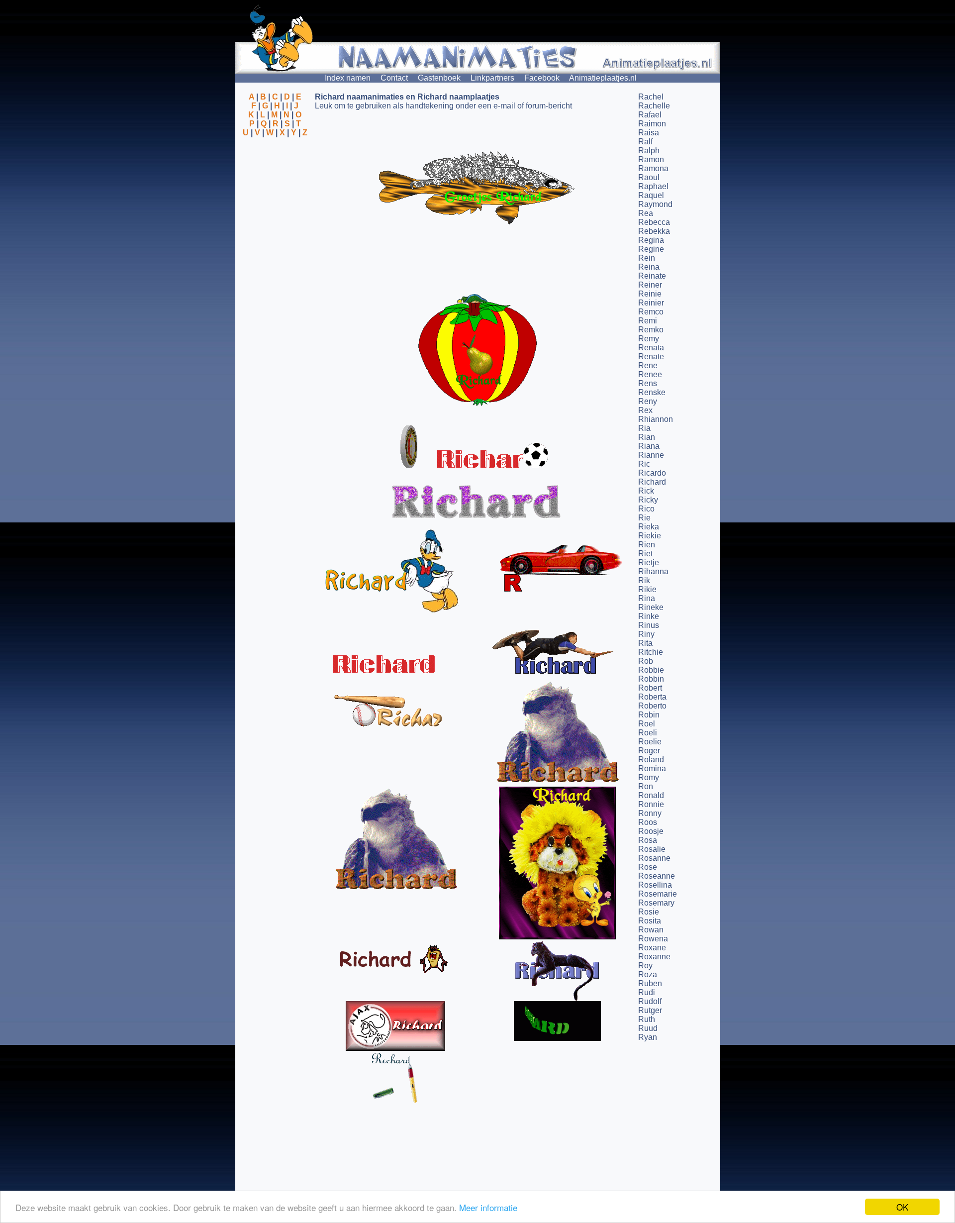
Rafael (650, 114)
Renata (651, 347)
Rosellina (655, 885)
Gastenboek (439, 78)
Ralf (645, 141)
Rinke (648, 616)
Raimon (652, 123)
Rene (648, 365)
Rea (645, 213)
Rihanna (653, 571)
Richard (652, 482)
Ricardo (652, 473)
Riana (649, 446)
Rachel (651, 97)
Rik (644, 580)
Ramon (651, 159)
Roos (647, 822)
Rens (647, 383)
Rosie (648, 912)
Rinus (648, 625)
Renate (651, 356)
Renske (652, 392)
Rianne (651, 455)
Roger (649, 750)
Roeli (647, 732)
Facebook (542, 78)
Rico (646, 509)
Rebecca (654, 222)
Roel (646, 723)
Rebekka (654, 231)
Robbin (651, 679)
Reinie (650, 294)
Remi (647, 320)
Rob (645, 661)
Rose (647, 867)
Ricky (648, 500)
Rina (646, 598)
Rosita (649, 921)
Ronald (651, 795)
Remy (648, 338)
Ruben (650, 983)
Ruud (648, 1028)
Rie (644, 517)
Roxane (652, 947)
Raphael (653, 186)
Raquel (651, 195)
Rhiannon (655, 419)
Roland (651, 759)
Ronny (650, 813)
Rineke (651, 607)
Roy (645, 965)
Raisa (648, 132)
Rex (645, 410)
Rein (646, 258)
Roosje (651, 831)
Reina (649, 267)
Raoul (649, 177)
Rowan (651, 929)
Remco (651, 311)
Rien (646, 544)
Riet (645, 553)
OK (902, 1207)
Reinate (652, 276)
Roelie (650, 741)
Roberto (652, 706)
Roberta (652, 697)
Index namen (348, 78)
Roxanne (654, 956)
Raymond (655, 204)
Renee (650, 374)
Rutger (650, 1010)
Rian (646, 437)
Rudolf (650, 1001)
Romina (652, 768)
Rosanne (654, 858)
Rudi (646, 992)
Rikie (647, 589)
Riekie (649, 535)
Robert (650, 688)
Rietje (648, 562)
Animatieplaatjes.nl (603, 78)
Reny (647, 401)
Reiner (650, 285)
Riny (646, 634)
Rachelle (654, 106)
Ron (645, 786)
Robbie (651, 670)
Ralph (649, 150)
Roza (647, 974)
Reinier (651, 303)
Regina (651, 240)
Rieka (648, 526)
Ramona (653, 168)
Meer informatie (488, 1207)
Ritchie (650, 652)
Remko (651, 329)
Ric (644, 464)
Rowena (653, 938)
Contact (394, 78)
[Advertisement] (275, 185)
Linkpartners (492, 78)
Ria (644, 428)
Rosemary (656, 903)
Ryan (647, 1037)
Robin (649, 715)
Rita (645, 643)
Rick (646, 491)
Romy (648, 777)
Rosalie (652, 849)
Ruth (646, 1019)
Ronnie (651, 804)
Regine (651, 249)
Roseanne (656, 876)
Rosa (647, 840)
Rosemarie (657, 894)
